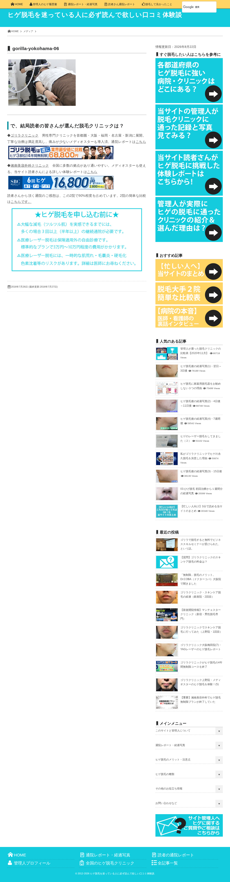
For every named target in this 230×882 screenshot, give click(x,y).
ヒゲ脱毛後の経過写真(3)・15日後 (201, 471)
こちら (141, 142)
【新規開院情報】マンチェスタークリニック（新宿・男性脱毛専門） (200, 614)
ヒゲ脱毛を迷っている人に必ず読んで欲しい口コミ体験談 (95, 15)
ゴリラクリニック (24, 135)
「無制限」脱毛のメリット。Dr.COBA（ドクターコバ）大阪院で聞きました (200, 579)
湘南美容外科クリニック (30, 165)
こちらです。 (21, 202)
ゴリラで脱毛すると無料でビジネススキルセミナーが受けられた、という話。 (200, 544)
